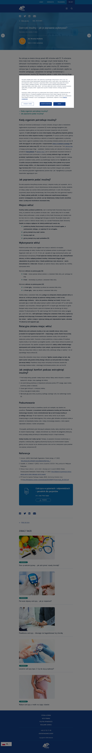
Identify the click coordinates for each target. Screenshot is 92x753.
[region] (46, 91)
